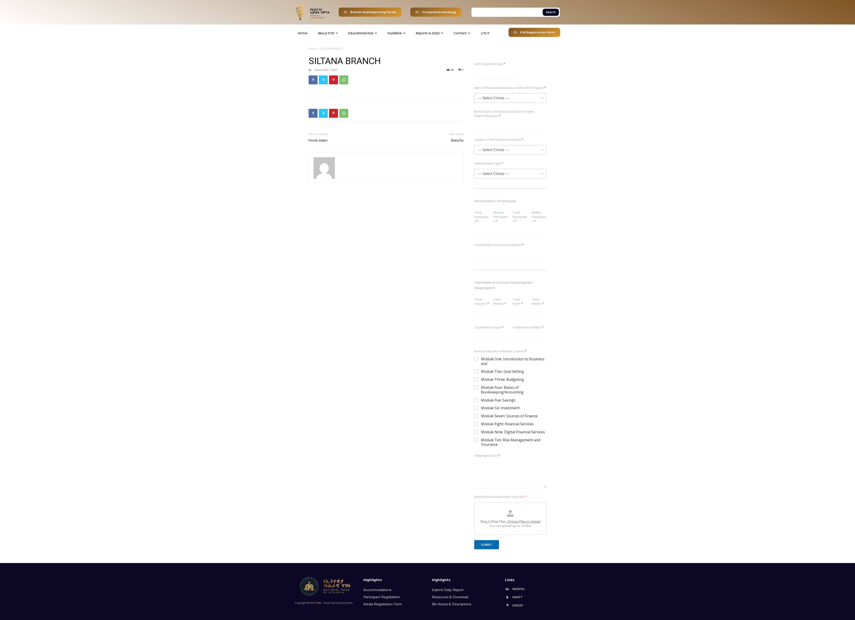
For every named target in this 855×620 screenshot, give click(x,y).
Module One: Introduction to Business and (512, 361)
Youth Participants (520, 217)
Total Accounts (481, 301)
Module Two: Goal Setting (502, 371)
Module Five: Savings (498, 400)
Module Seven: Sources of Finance (509, 416)
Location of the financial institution (498, 140)
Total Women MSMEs (528, 327)
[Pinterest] (333, 79)
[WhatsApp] (343, 79)
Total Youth (518, 301)
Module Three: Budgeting (502, 379)
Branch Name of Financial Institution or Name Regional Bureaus (504, 113)
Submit (486, 545)
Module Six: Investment (500, 408)
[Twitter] (323, 79)
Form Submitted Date (489, 64)
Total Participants (481, 217)
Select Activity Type (488, 163)
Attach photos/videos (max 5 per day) (500, 497)
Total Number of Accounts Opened (499, 245)
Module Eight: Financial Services (507, 424)
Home (312, 49)
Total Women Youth (488, 327)
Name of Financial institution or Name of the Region (510, 88)
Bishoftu (457, 140)
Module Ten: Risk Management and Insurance (510, 442)
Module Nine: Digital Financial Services (513, 432)
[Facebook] (313, 79)
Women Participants (500, 217)
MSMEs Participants (539, 217)
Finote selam (318, 140)
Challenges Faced (487, 456)
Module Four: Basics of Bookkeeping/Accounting (502, 390)
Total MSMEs (538, 301)
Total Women (499, 301)
